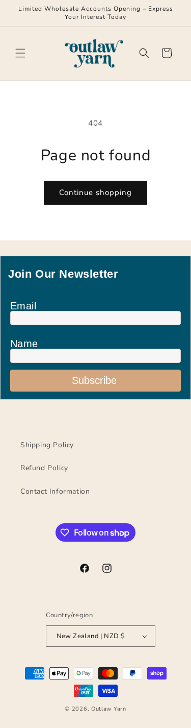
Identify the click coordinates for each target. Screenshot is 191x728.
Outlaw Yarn (108, 709)
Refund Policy (44, 468)
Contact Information (55, 491)
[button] (20, 53)
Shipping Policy (47, 445)
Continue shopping (95, 192)
